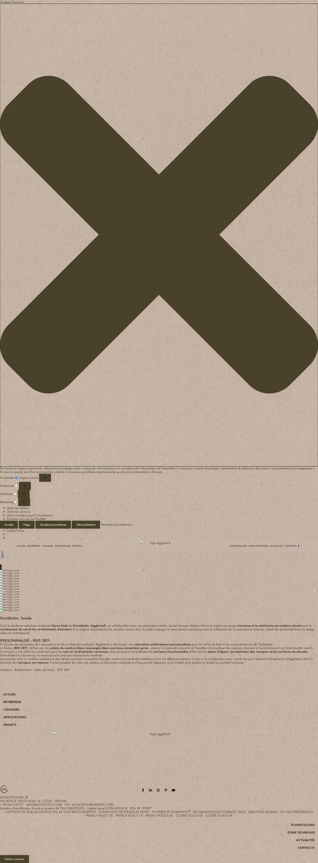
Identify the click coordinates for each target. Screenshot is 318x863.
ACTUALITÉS (276, 545)
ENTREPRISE (33, 545)
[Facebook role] (143, 790)
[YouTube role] (174, 790)
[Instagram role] (159, 790)
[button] (159, 235)
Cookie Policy (15, 530)
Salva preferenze (85, 524)
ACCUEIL (21, 545)
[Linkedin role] (151, 790)
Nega (26, 524)
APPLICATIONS (63, 545)
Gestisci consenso (14, 859)
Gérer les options (18, 508)
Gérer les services (18, 511)
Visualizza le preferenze (53, 524)
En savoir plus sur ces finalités (26, 519)
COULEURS (47, 545)
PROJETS (77, 545)
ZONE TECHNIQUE (258, 545)
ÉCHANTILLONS (238, 545)
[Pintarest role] (166, 790)
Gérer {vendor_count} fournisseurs (30, 515)
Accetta (9, 524)
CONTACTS (291, 545)
